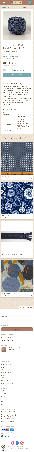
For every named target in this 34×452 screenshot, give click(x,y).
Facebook (17, 443)
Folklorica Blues (5, 215)
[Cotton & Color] (17, 2)
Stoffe (3, 391)
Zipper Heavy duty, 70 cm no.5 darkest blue (12, 254)
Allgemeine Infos (6, 370)
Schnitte (3, 399)
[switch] (3, 450)
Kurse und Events (6, 364)
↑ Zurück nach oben (26, 307)
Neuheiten (4, 367)
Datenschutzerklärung (8, 383)
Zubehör (3, 394)
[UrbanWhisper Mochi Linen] (17, 276)
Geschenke (4, 404)
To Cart (31, 178)
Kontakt (3, 375)
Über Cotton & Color (7, 372)
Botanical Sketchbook (7, 176)
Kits (2, 402)
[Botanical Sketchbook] (17, 158)
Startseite (3, 7)
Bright (11, 54)
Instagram (13, 443)
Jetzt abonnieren (17, 329)
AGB (2, 378)
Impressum (4, 380)
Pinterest (22, 443)
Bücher (3, 396)
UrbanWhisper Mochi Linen (8, 293)
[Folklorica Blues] (17, 198)
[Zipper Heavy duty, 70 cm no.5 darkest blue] (17, 237)
